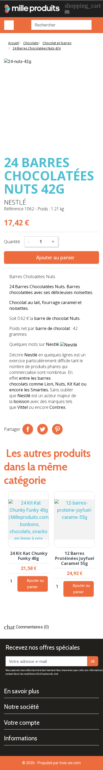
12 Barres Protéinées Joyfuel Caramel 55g (74, 558)
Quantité (12, 241)
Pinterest (57, 429)
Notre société (21, 706)
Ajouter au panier (51, 257)
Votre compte (22, 722)
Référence (14, 208)
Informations (20, 738)
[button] (97, 553)
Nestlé (15, 202)
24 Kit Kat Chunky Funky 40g (28, 555)
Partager (27, 429)
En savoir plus (21, 691)
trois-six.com (70, 763)
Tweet (42, 429)
